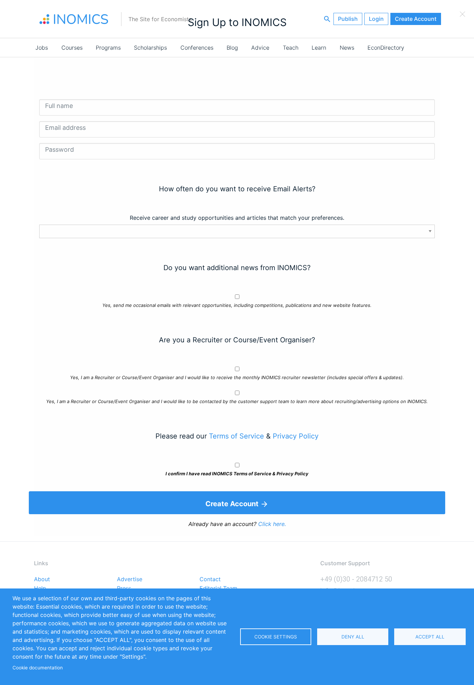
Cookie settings (275, 637)
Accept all (430, 637)
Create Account (416, 18)
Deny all (352, 637)
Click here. (272, 523)
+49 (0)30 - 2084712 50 (356, 579)
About (42, 579)
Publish (348, 18)
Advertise (129, 579)
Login (376, 18)
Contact (210, 579)
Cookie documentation (37, 667)
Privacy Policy (296, 436)
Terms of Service (236, 436)
